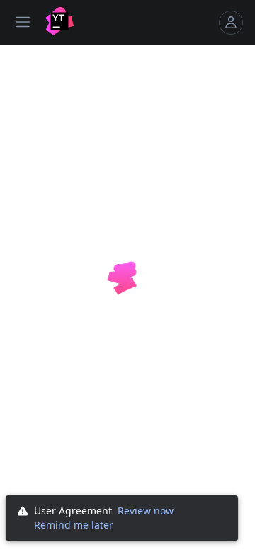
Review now (146, 510)
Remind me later (73, 524)
